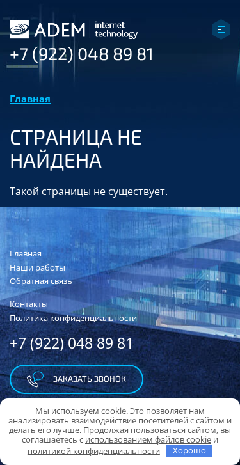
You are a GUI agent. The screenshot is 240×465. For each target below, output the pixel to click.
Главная (30, 98)
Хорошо (189, 450)
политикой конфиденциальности (94, 450)
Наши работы (37, 267)
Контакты (29, 304)
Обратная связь (41, 281)
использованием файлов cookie (148, 439)
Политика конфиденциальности (73, 318)
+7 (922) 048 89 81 (82, 53)
